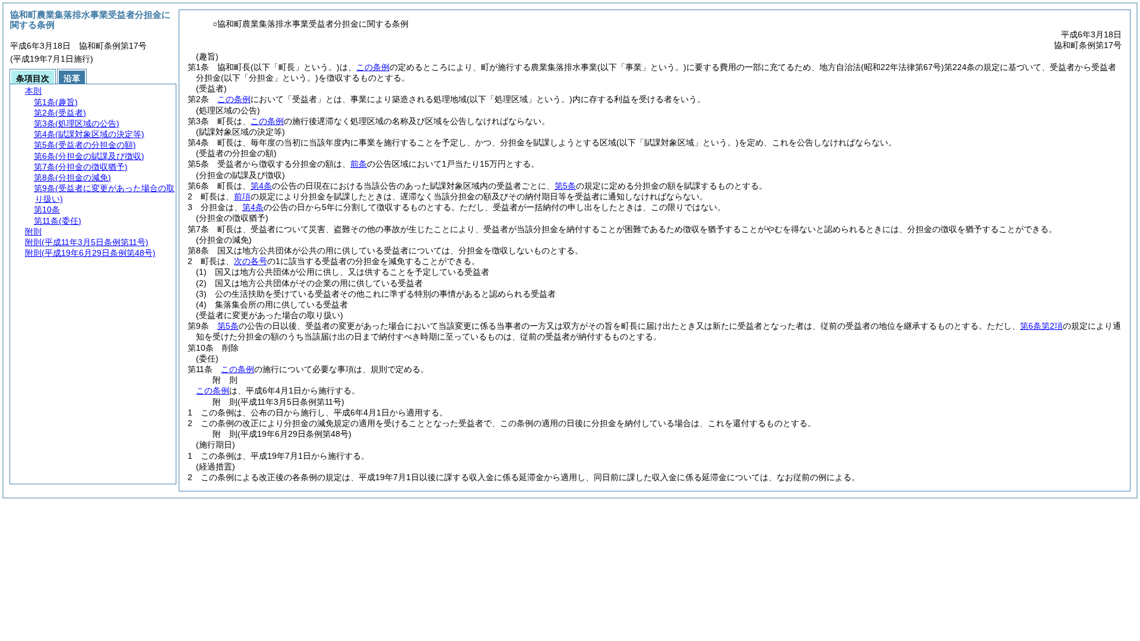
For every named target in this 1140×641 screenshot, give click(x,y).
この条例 (373, 67)
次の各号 (250, 261)
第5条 (565, 186)
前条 (358, 164)
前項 (242, 196)
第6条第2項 (1041, 326)
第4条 (261, 186)
